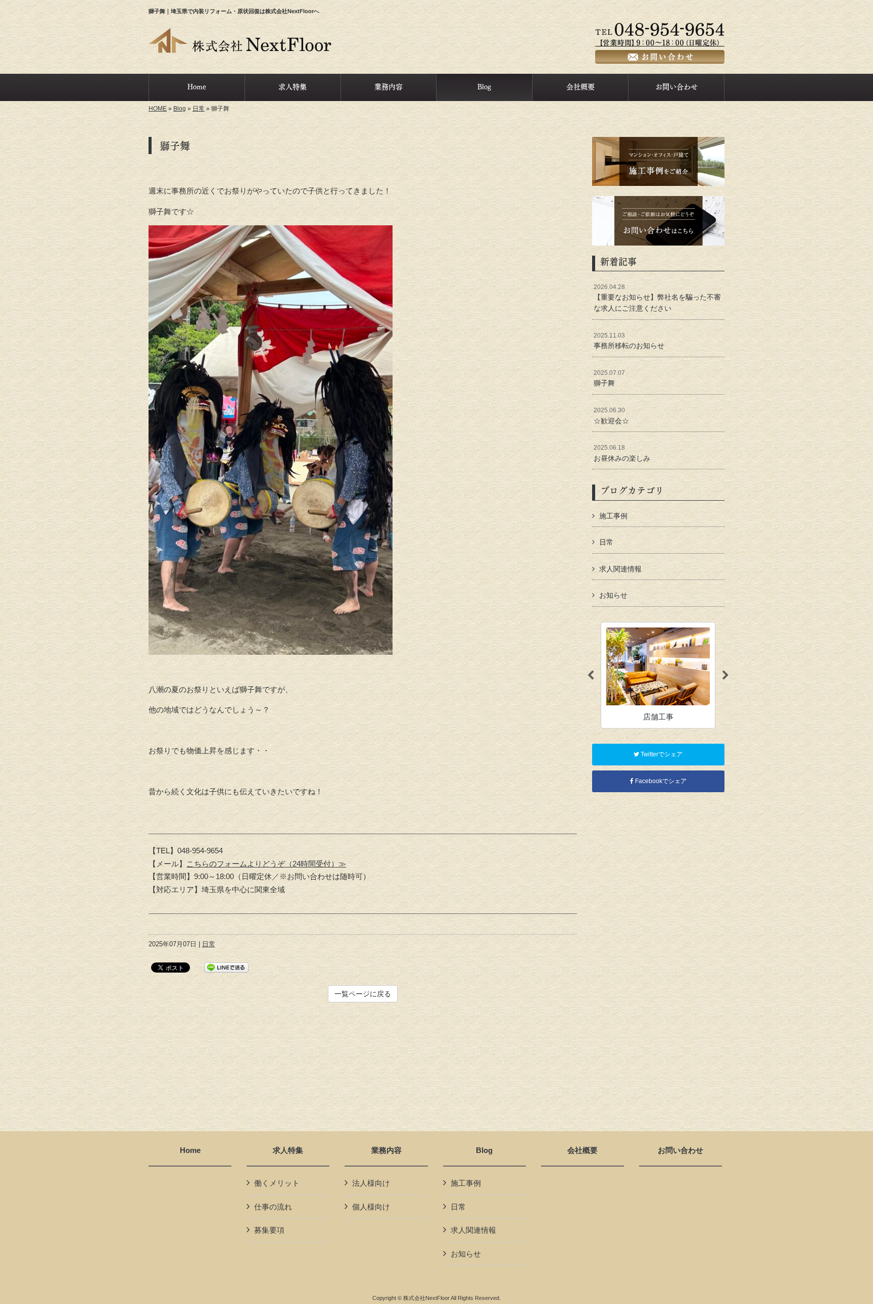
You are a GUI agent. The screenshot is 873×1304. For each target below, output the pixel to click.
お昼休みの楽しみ (622, 453)
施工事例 (613, 516)
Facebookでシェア (660, 781)
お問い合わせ (680, 1150)
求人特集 (288, 1150)
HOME (158, 108)
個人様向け (371, 1206)
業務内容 (386, 1150)
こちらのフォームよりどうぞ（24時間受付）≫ (266, 863)
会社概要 (582, 1150)
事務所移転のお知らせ (629, 341)
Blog (179, 108)
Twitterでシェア (661, 754)
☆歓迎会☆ (611, 416)
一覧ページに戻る (362, 994)
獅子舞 (609, 378)
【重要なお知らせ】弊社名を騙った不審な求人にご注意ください (657, 297)
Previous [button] (591, 675)
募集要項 (269, 1230)
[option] (658, 675)
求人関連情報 (620, 569)
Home (190, 1150)
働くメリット (277, 1183)
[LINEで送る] (226, 966)
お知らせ (613, 595)
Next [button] (725, 675)
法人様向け (371, 1183)
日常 (198, 108)
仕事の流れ (273, 1206)
